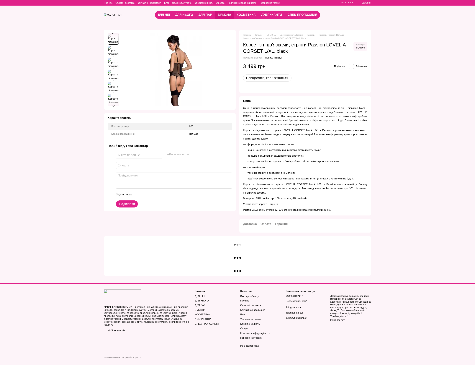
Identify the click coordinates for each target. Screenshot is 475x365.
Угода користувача (181, 3)
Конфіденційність (203, 3)
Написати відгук (273, 57)
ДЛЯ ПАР (205, 14)
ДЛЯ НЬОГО (184, 14)
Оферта (220, 3)
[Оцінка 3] (150, 194)
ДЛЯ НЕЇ (164, 14)
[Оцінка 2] (144, 194)
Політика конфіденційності (241, 3)
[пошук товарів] (358, 15)
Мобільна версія (116, 330)
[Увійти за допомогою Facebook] (193, 154)
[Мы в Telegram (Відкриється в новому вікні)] (289, 2)
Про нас (108, 3)
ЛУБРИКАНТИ (271, 14)
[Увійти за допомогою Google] (198, 154)
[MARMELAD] (122, 295)
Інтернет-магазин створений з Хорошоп (122, 357)
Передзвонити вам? (296, 301)
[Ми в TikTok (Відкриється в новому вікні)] (293, 2)
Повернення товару (269, 3)
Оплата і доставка (125, 3)
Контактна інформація (149, 3)
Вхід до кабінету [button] (249, 296)
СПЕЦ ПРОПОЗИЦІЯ (302, 14)
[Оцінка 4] (156, 194)
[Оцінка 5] (162, 194)
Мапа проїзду (337, 320)
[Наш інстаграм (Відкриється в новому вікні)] (285, 2)
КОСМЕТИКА (246, 14)
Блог (166, 3)
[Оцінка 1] (138, 194)
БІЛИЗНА (224, 14)
